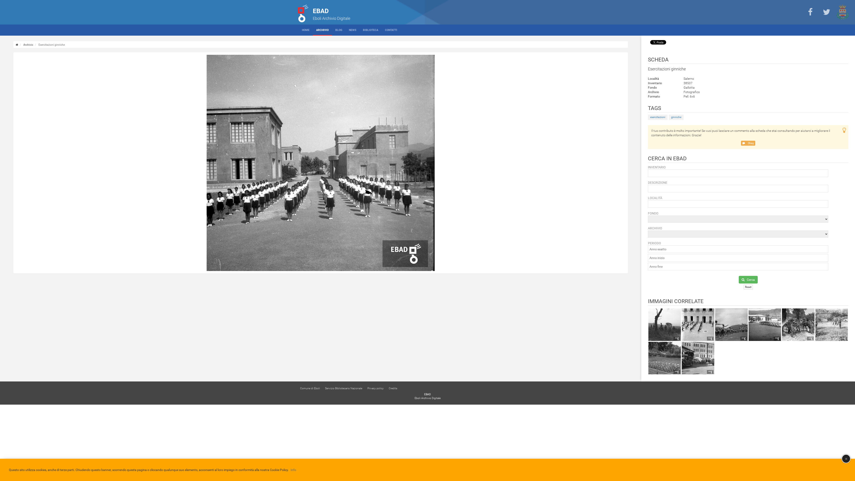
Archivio (322, 30)
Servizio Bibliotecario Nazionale (343, 388)
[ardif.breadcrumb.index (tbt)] (17, 44)
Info (293, 470)
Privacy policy (375, 388)
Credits (393, 388)
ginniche (676, 117)
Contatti (391, 30)
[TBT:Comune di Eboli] (843, 12)
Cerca (751, 279)
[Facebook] (810, 12)
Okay (750, 143)
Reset (748, 287)
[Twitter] (826, 12)
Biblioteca (370, 30)
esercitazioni (657, 117)
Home (305, 30)
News (352, 30)
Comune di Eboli (310, 388)
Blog (338, 30)
